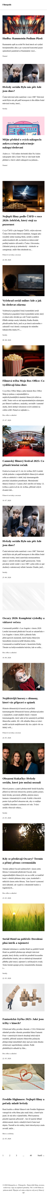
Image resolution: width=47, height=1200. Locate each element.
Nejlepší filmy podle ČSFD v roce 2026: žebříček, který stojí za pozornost (22, 220)
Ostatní (5, 56)
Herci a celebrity (8, 1134)
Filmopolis (7, 5)
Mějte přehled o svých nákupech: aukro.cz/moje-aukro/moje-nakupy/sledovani (22, 143)
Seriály (5, 109)
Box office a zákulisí (10, 415)
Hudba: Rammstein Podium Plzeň (22, 38)
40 (31, 1155)
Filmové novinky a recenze (12, 255)
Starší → (41, 1155)
